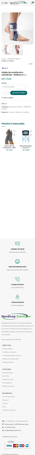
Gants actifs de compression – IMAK (9, 147)
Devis (4, 407)
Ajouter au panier (18, 93)
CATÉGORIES (6, 369)
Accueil (3, 59)
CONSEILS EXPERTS (17, 285)
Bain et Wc (5, 376)
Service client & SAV (8, 396)
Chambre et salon (7, 379)
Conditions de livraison (9, 352)
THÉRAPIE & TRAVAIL (13, 59)
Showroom (5, 400)
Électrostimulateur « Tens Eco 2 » (26, 147)
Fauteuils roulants (7, 372)
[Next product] (33, 64)
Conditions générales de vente (11, 355)
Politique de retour (8, 362)
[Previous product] (29, 64)
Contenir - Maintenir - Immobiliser (19, 112)
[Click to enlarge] (5, 41)
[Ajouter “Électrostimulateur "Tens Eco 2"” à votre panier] (31, 135)
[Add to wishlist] (14, 131)
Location (5, 403)
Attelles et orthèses (7, 61)
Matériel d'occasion (8, 386)
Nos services (7, 393)
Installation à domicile (8, 410)
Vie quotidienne (7, 383)
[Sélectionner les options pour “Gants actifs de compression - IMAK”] (14, 135)
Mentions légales (7, 348)
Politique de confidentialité (10, 359)
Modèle (3, 83)
